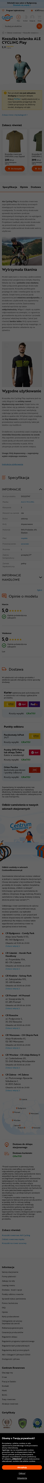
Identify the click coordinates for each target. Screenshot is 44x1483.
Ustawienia (22, 1478)
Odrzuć (22, 1473)
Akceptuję (22, 1467)
